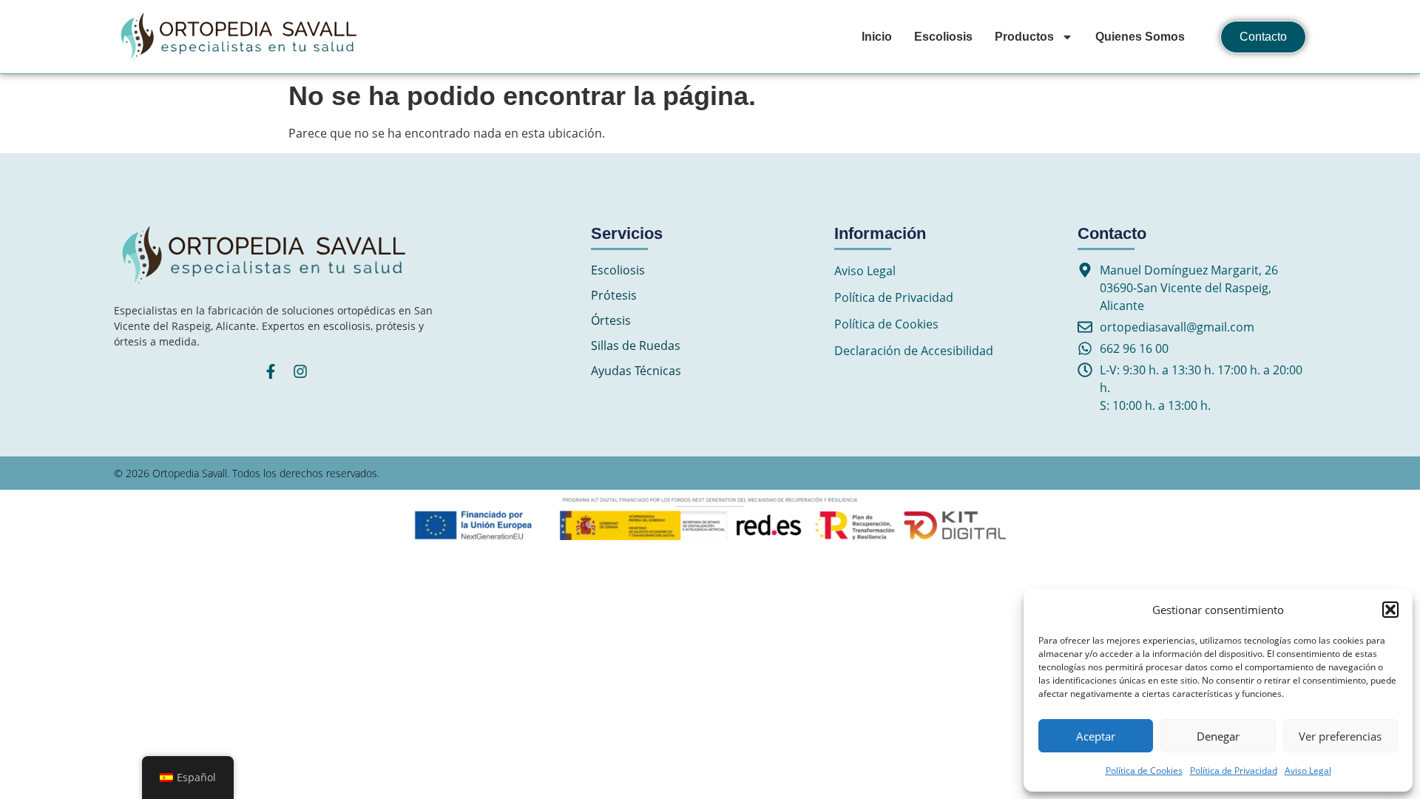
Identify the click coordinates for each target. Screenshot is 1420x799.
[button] (1390, 609)
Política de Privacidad (1233, 770)
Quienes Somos (1140, 36)
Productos (1024, 36)
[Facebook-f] (270, 371)
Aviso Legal (1308, 770)
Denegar (1218, 736)
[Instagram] (300, 371)
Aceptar (1095, 736)
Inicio (877, 36)
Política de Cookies (1144, 770)
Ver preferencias (1340, 736)
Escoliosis (943, 36)
